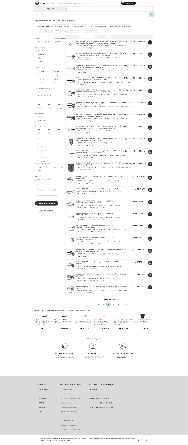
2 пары (42, 71)
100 (39, 167)
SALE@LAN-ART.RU (106, 402)
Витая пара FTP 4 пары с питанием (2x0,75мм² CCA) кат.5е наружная (63, 321)
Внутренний (42, 54)
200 (39, 171)
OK (142, 440)
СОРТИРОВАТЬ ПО (71, 37)
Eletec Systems (44, 158)
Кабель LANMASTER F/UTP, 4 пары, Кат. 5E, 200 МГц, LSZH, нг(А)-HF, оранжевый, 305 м (94, 214)
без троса (41, 179)
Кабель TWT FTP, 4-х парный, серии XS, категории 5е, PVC (97, 189)
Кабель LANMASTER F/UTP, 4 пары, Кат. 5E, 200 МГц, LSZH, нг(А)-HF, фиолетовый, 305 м (94, 202)
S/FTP (60, 42)
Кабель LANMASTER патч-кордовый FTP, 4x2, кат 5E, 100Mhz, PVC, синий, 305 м (95, 226)
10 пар (42, 75)
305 (55, 167)
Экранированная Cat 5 (79, 26)
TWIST (42, 146)
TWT (41, 142)
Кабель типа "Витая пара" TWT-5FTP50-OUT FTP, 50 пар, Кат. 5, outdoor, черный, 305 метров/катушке (96, 103)
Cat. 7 (50, 108)
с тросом (49, 179)
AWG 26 (40, 133)
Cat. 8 (60, 108)
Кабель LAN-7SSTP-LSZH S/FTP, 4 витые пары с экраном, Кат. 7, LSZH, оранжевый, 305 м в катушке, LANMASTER (96, 42)
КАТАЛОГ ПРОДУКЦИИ (70, 385)
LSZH (40, 58)
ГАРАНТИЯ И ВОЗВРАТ (46, 394)
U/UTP (40, 42)
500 (62, 167)
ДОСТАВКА (42, 398)
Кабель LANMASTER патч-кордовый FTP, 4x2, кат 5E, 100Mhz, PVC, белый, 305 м (95, 238)
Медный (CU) (42, 92)
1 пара (56, 83)
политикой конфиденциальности (125, 438)
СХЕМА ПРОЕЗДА (94, 389)
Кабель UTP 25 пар (84, 310)
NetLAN (42, 161)
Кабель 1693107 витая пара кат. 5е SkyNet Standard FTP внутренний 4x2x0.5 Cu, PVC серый (96, 139)
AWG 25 (60, 129)
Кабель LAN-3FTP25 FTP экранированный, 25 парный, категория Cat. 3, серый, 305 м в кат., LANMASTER (96, 54)
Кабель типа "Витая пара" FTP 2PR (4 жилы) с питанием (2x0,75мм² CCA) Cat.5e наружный (123, 322)
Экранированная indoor (91, 31)
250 (47, 167)
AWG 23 (40, 129)
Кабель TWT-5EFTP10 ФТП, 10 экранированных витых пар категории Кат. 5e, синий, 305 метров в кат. (95, 91)
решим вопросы (122, 357)
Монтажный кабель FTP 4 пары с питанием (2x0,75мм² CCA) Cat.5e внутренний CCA (84, 321)
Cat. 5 (50, 104)
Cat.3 (40, 104)
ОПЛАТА (41, 402)
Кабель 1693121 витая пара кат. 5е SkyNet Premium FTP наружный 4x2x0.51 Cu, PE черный (96, 151)
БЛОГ (40, 411)
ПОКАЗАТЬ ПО (100, 37)
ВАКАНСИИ (42, 407)
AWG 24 (50, 129)
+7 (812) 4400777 (103, 398)
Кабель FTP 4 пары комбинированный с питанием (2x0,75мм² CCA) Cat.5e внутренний (102, 322)
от (37, 189)
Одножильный (43, 117)
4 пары (56, 71)
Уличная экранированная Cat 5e (50, 31)
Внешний (41, 50)
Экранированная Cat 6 (98, 26)
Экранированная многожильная (119, 26)
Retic (41, 154)
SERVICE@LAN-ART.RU (106, 407)
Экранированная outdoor (60, 26)
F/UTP (50, 42)
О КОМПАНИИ (43, 389)
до (49, 189)
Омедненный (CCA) (44, 95)
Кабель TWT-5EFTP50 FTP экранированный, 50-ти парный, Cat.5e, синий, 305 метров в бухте (95, 115)
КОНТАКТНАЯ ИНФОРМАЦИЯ (101, 385)
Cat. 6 (40, 108)
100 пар (42, 83)
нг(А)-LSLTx (41, 62)
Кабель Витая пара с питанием (67, 310)
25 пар (42, 79)
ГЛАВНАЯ (41, 385)
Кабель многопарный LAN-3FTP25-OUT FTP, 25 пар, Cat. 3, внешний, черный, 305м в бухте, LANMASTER (96, 78)
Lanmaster (43, 150)
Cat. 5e (60, 104)
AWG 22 (50, 133)
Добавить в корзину (150, 42)
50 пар (56, 79)
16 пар (56, 75)
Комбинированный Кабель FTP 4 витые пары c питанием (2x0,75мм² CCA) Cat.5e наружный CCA (45, 322)
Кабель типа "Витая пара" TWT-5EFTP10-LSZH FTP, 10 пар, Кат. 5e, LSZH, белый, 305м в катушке (97, 66)
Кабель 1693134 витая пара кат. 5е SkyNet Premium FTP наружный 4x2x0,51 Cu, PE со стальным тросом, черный (96, 127)
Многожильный (43, 120)
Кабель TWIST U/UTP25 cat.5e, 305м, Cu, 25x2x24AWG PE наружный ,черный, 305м (142, 321)
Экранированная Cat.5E (72, 31)
